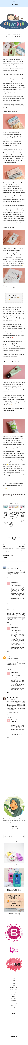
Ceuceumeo (10, 567)
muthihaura (10, 656)
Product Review (16, 34)
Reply (8, 577)
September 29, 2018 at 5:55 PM (12, 658)
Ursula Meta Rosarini (12, 697)
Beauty (9, 34)
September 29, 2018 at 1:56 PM (12, 610)
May (13, 996)
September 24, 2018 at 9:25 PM (12, 568)
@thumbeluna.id (7, 356)
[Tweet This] (12, 538)
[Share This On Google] (19, 538)
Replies (10, 580)
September (13, 989)
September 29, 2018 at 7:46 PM (16, 630)
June (12, 994)
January (12, 1005)
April (12, 998)
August (13, 992)
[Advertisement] (14, 777)
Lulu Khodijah (10, 609)
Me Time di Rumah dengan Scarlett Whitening (14, 864)
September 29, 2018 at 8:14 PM (16, 675)
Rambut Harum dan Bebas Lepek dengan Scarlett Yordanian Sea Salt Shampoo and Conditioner (14, 889)
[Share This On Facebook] (9, 538)
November (13, 987)
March (13, 1000)
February (13, 1003)
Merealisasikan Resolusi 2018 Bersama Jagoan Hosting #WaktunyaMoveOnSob (14, 914)
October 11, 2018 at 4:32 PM (11, 699)
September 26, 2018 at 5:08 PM (16, 585)
